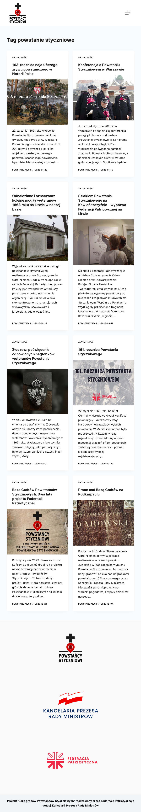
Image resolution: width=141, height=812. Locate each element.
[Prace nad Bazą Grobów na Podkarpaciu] (103, 523)
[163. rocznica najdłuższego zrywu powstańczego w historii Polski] (37, 102)
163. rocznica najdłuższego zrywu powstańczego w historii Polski (34, 69)
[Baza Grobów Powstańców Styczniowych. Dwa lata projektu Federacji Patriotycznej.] (37, 531)
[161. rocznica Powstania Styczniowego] (103, 382)
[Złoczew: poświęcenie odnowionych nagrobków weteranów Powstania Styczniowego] (37, 391)
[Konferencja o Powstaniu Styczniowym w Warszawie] (103, 98)
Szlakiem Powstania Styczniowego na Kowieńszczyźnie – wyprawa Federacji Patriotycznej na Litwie (102, 205)
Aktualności (19, 57)
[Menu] (128, 13)
